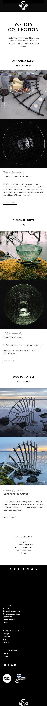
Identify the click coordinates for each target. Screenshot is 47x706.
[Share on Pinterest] (23, 569)
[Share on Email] (36, 569)
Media (5, 653)
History (6, 642)
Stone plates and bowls (12, 611)
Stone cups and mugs (23, 547)
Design (6, 634)
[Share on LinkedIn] (19, 569)
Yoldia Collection (10, 620)
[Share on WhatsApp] (32, 569)
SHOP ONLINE (10, 202)
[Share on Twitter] (14, 569)
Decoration (7, 617)
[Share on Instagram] (28, 569)
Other (5, 623)
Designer (6, 637)
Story (5, 639)
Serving (23, 542)
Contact (6, 656)
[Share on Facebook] (10, 569)
